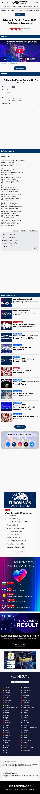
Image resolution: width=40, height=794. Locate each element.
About (6, 789)
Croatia (6, 715)
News (9, 6)
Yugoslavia (26, 750)
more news (20, 427)
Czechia (7, 720)
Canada (6, 713)
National (3, 10)
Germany (7, 735)
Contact (10, 789)
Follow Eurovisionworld (20, 434)
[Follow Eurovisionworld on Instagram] (4, 2)
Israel (6, 748)
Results (16, 6)
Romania (26, 718)
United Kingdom (28, 748)
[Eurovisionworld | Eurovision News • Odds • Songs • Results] (20, 2)
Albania (6, 688)
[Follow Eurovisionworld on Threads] (26, 444)
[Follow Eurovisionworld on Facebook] (2, 2)
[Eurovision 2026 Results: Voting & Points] (20, 623)
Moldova (26, 695)
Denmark (7, 723)
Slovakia (25, 730)
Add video (16, 230)
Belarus (7, 703)
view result (20, 552)
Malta (25, 693)
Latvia (6, 753)
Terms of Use (16, 789)
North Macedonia (28, 708)
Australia (7, 695)
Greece (6, 738)
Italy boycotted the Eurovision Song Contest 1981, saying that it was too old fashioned (20, 775)
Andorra (7, 690)
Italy (5, 750)
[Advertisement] (20, 127)
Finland (6, 728)
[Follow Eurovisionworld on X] (7, 2)
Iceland (6, 743)
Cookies (23, 789)
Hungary (7, 740)
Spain (25, 735)
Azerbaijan (7, 700)
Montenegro (27, 700)
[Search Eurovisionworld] (2, 6)
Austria (6, 698)
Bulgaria (7, 710)
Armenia (7, 693)
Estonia (6, 725)
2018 (8, 10)
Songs (27, 6)
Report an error (34, 230)
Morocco (26, 703)
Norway (25, 710)
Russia (25, 720)
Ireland (6, 745)
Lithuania (26, 688)
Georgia (7, 733)
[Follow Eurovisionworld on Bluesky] (32, 444)
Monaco (25, 698)
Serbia (25, 725)
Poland (25, 713)
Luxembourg (27, 690)
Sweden (25, 738)
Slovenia (26, 733)
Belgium (7, 705)
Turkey (25, 743)
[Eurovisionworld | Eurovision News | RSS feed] (33, 789)
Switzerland (27, 740)
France (6, 730)
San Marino (26, 723)
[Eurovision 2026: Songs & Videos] (20, 576)
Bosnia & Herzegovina (10, 708)
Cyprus (6, 718)
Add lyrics (24, 230)
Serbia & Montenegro (30, 728)
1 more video (19, 68)
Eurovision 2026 (20, 564)
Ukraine (25, 745)
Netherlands (27, 705)
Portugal (25, 715)
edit (36, 248)
